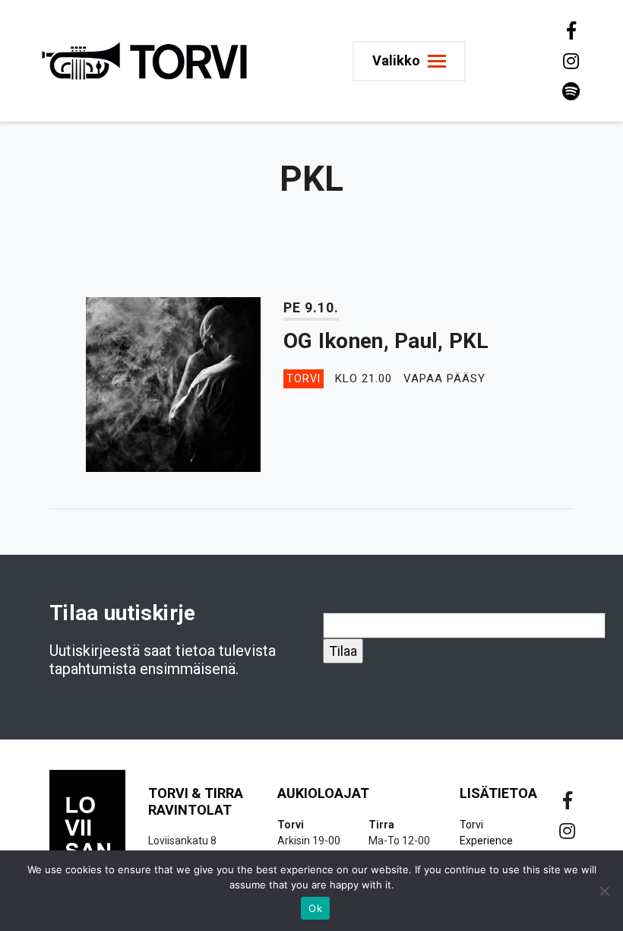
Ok (315, 908)
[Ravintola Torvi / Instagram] (569, 61)
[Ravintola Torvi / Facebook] (569, 30)
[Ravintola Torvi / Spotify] (569, 91)
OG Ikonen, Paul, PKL (386, 340)
